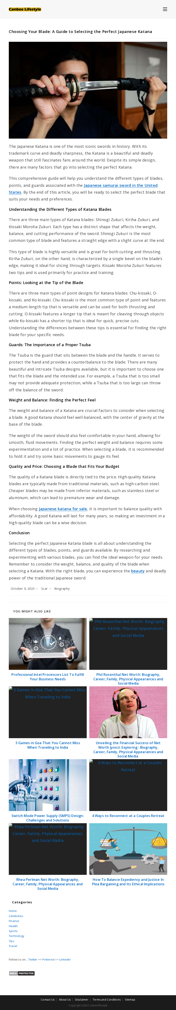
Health (13, 926)
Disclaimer (81, 999)
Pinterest (48, 959)
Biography (62, 589)
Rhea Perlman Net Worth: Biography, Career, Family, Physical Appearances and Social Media (48, 884)
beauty (138, 570)
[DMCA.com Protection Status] (22, 973)
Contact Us (48, 999)
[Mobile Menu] (165, 9)
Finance (14, 921)
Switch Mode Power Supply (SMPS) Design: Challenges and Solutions (48, 818)
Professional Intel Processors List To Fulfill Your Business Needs (47, 676)
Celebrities (16, 916)
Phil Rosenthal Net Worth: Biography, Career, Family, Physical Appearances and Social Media (128, 679)
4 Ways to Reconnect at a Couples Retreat (128, 816)
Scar (44, 589)
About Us (65, 999)
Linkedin (65, 959)
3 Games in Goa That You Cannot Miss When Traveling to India (47, 745)
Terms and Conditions (107, 999)
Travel (13, 946)
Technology (16, 936)
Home (13, 911)
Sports (13, 931)
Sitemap (130, 999)
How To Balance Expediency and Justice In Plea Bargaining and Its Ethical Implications (128, 881)
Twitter (32, 959)
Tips (11, 941)
